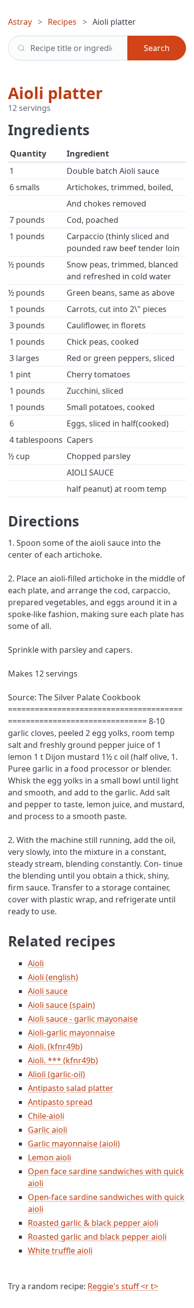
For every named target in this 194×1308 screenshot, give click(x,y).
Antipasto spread (60, 1102)
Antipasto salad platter (70, 1088)
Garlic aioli (47, 1129)
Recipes (62, 21)
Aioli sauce (48, 991)
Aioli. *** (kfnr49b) (63, 1060)
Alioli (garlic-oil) (56, 1074)
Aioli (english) (53, 977)
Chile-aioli (46, 1115)
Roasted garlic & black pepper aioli (93, 1222)
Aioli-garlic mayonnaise (71, 1032)
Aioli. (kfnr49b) (55, 1046)
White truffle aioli (60, 1250)
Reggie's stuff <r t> (123, 1286)
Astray (20, 21)
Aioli (36, 963)
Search (157, 48)
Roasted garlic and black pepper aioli (97, 1236)
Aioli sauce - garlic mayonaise (83, 1018)
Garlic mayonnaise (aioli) (74, 1143)
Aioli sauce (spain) (61, 1004)
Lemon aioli (49, 1157)
